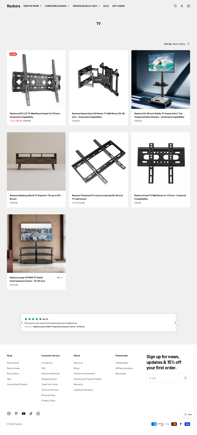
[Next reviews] (175, 323)
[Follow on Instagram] (9, 413)
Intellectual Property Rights (88, 378)
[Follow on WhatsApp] (38, 413)
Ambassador (122, 362)
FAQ (43, 368)
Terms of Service (49, 389)
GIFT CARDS (118, 5)
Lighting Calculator (83, 389)
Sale (9, 378)
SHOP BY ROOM (31, 5)
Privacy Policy (48, 400)
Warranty (78, 384)
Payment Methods (50, 373)
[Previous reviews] (22, 323)
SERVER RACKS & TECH (85, 5)
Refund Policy (48, 395)
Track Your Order (49, 384)
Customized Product (17, 384)
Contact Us (46, 362)
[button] (98, 322)
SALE (106, 5)
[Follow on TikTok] (31, 413)
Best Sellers (13, 373)
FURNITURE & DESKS (55, 5)
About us (78, 362)
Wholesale (121, 373)
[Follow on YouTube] (24, 413)
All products (13, 362)
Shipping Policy (49, 378)
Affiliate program (124, 368)
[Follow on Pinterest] (16, 413)
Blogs (76, 368)
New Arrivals (13, 368)
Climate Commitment (84, 373)
